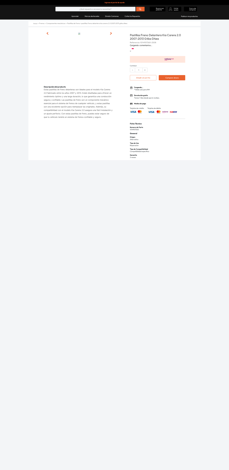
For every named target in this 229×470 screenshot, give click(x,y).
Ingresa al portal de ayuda (115, 2)
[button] (157, 9)
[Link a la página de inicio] (35, 23)
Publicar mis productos (189, 16)
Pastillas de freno (73, 23)
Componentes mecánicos (55, 23)
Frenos (41, 23)
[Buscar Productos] (140, 9)
